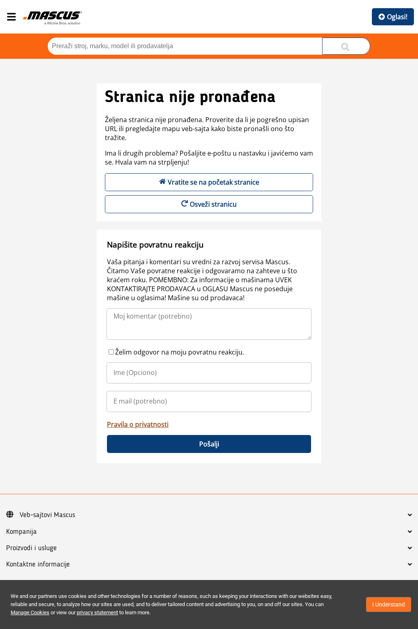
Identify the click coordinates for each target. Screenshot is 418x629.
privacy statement (97, 612)
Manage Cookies (30, 612)
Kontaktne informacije (38, 564)
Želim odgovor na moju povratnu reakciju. (179, 352)
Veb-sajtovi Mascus (47, 515)
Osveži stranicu (213, 204)
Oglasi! (397, 16)
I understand (388, 604)
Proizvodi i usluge (31, 548)
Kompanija (21, 531)
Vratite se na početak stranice (213, 182)
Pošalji (209, 443)
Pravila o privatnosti (138, 424)
